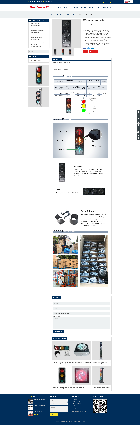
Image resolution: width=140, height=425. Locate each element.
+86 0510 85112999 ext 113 (36, 1)
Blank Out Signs (34, 44)
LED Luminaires (34, 35)
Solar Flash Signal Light (36, 37)
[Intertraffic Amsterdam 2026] (30, 403)
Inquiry (85, 51)
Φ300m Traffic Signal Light (72, 14)
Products (53, 14)
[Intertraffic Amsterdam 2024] (30, 409)
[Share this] (84, 47)
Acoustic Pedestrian (35, 25)
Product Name (56, 311)
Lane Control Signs (35, 39)
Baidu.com (40, 60)
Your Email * (56, 306)
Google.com (33, 60)
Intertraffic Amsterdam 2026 (40, 399)
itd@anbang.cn (48, 1)
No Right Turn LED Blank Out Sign (81, 387)
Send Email (94, 51)
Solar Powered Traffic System (37, 30)
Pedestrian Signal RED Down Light (101, 387)
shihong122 (75, 408)
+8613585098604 (76, 401)
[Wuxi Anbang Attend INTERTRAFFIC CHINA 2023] (30, 415)
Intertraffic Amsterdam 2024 (40, 405)
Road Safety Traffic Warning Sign (38, 42)
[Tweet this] (88, 47)
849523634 (75, 399)
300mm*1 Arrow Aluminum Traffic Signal (81, 362)
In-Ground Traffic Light (36, 46)
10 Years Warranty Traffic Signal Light (39, 27)
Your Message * (56, 316)
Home (48, 14)
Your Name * (56, 301)
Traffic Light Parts (35, 32)
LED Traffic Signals (61, 14)
